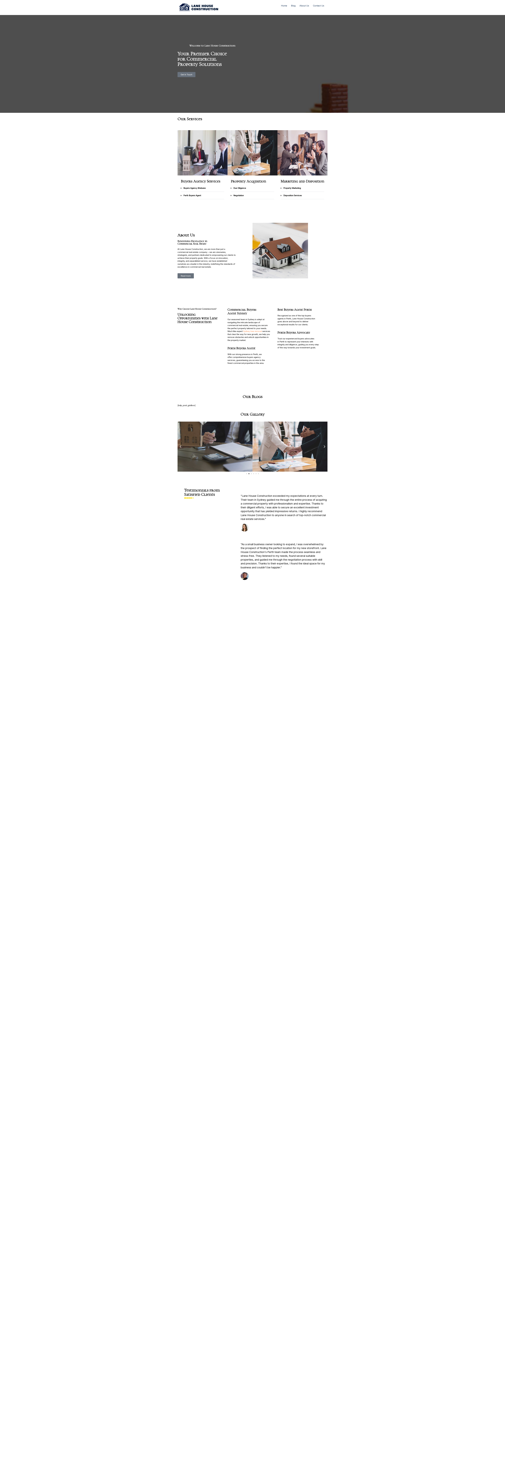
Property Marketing (292, 188)
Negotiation (238, 195)
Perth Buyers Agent (192, 195)
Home (284, 5)
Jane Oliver (256, 527)
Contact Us (318, 5)
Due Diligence (239, 188)
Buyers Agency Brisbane (194, 188)
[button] (202, 188)
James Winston (257, 576)
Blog (293, 5)
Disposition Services (292, 195)
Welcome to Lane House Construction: (212, 45)
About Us (304, 5)
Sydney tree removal (252, 331)
